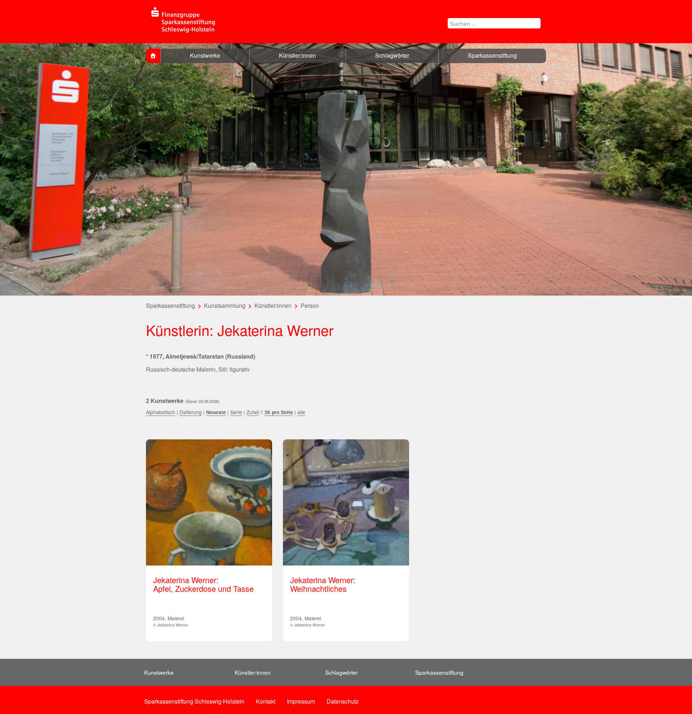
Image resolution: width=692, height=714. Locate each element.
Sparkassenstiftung (492, 55)
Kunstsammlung (224, 305)
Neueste (216, 412)
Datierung (190, 412)
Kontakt (265, 701)
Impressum (301, 701)
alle (301, 412)
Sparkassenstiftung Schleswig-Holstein (194, 701)
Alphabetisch (160, 412)
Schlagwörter (392, 55)
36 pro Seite (279, 412)
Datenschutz (343, 701)
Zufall (253, 412)
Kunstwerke (205, 55)
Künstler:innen (297, 55)
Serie (236, 412)
